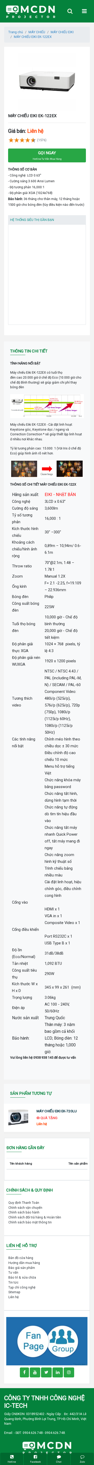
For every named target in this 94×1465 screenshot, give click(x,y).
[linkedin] (57, 1372)
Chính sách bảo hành (23, 1212)
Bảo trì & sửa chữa (22, 1277)
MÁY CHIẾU (36, 32)
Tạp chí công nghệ (22, 1287)
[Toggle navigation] (70, 11)
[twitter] (46, 1372)
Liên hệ (13, 1297)
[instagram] (69, 1372)
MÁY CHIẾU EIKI (62, 32)
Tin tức (13, 1282)
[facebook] (46, 1341)
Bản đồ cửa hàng (20, 1258)
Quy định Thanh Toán (23, 1203)
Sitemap (14, 1292)
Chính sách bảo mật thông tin (30, 1222)
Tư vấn (13, 1272)
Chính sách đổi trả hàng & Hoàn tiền (34, 1217)
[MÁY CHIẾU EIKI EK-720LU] (18, 1118)
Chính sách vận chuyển (25, 1208)
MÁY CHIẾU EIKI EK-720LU (57, 1111)
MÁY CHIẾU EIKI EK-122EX (33, 37)
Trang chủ (15, 32)
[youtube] (35, 1372)
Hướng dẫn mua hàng (24, 1263)
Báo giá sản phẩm (21, 1268)
